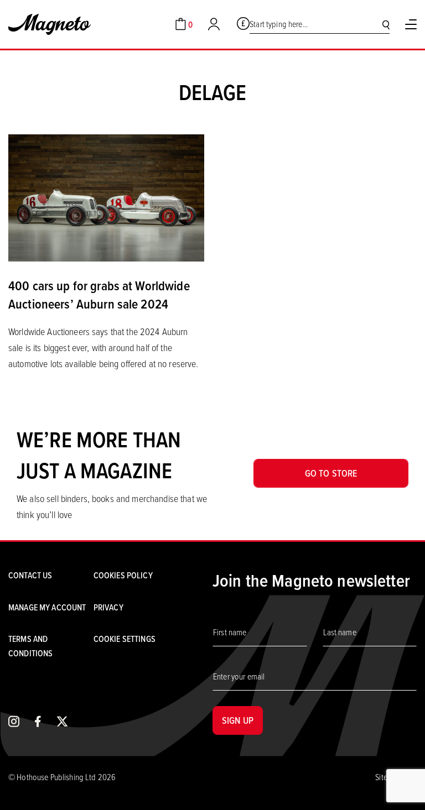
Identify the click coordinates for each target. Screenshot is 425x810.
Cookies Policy (123, 575)
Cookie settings (125, 638)
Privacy (108, 607)
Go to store (331, 473)
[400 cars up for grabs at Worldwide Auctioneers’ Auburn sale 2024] (106, 197)
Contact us (30, 575)
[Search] (386, 24)
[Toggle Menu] (411, 24)
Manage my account (47, 607)
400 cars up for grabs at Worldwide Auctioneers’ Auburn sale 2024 (99, 294)
